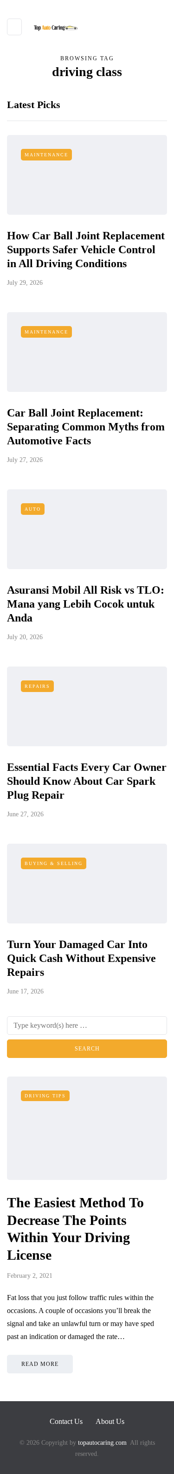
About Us (110, 1421)
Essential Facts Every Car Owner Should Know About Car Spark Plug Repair (87, 781)
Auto (33, 509)
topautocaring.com (101, 1442)
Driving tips (45, 1095)
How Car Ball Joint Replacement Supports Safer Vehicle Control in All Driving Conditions (86, 249)
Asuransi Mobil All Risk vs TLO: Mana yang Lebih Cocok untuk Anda (85, 604)
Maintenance (46, 154)
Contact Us (66, 1421)
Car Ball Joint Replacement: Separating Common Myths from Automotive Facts (86, 427)
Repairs (37, 686)
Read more (39, 1364)
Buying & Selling (54, 863)
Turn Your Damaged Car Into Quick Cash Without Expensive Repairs (81, 958)
